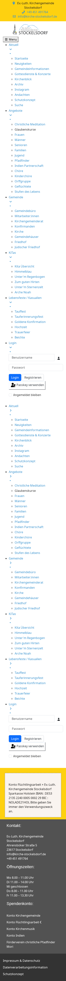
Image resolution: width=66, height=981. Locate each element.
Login (15, 377)
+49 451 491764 (37, 12)
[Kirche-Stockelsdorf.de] (30, 29)
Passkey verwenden (30, 385)
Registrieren (32, 377)
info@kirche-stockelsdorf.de (37, 16)
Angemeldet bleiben (27, 395)
